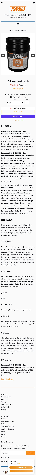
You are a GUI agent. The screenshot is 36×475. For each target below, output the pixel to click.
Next (33, 55)
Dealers (3, 434)
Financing (4, 394)
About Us (4, 399)
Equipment (5, 416)
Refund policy (5, 407)
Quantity (27, 100)
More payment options (18, 120)
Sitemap (4, 410)
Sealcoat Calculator (7, 426)
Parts (2, 424)
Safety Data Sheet (7, 379)
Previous (3, 55)
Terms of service (6, 404)
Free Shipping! (18, 89)
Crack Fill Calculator (8, 429)
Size (15, 99)
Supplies (4, 419)
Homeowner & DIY (7, 421)
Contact (3, 402)
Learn (3, 431)
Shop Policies (5, 397)
